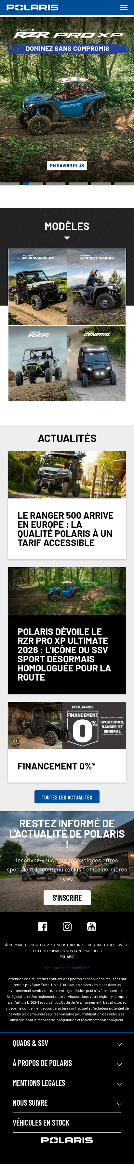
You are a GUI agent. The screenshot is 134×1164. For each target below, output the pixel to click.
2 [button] (32, 183)
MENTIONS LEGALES (39, 1082)
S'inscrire (67, 897)
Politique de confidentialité (67, 967)
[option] (67, 101)
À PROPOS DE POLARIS (42, 1063)
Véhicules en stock (41, 1122)
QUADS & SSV (30, 1043)
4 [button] (78, 183)
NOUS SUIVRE (30, 1102)
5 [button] (101, 183)
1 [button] (10, 183)
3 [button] (55, 183)
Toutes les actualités (67, 797)
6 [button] (124, 183)
